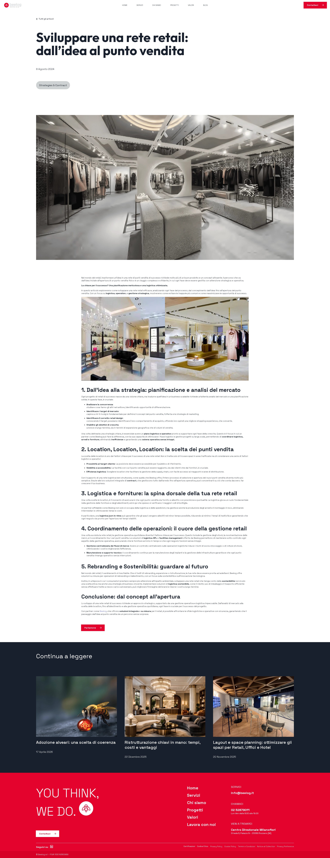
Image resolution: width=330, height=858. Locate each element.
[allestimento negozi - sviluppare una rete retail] (207, 338)
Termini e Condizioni (246, 846)
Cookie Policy (230, 846)
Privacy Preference (285, 846)
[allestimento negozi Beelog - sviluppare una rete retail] (123, 338)
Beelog (103, 611)
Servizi (193, 795)
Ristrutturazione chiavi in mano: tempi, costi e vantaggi (162, 745)
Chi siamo (196, 802)
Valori (192, 817)
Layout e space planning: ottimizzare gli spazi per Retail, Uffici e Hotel (252, 745)
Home (192, 788)
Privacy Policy (216, 846)
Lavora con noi (201, 824)
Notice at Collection (266, 846)
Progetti (195, 810)
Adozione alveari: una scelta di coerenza (76, 742)
